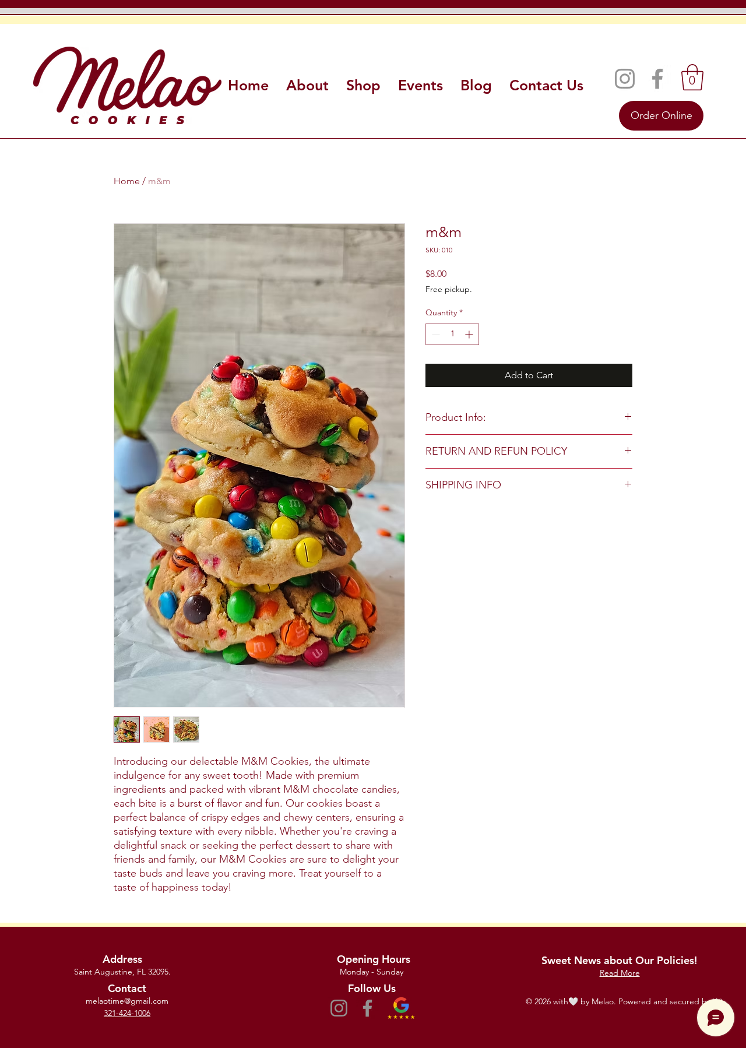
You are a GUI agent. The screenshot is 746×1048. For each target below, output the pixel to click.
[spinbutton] (452, 334)
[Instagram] (624, 78)
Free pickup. (448, 289)
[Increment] (470, 334)
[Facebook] (657, 78)
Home (127, 181)
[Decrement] (434, 334)
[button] (692, 77)
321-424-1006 (127, 1013)
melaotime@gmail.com (127, 1001)
